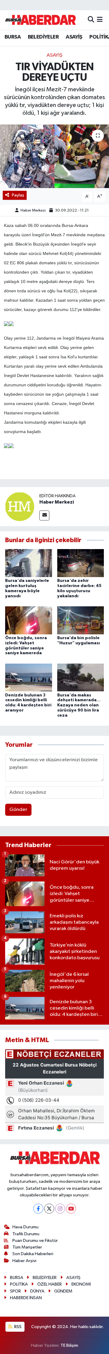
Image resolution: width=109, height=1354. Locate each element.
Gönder (18, 809)
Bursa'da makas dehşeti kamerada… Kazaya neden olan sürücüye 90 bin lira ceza (79, 705)
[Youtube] (71, 1209)
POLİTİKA (19, 1284)
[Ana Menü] (100, 19)
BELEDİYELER (43, 37)
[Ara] (91, 19)
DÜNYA (37, 1291)
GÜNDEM (63, 1291)
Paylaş (18, 195)
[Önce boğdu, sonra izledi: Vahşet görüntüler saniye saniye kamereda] (28, 620)
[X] (49, 1209)
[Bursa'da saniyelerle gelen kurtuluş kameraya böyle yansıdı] (28, 563)
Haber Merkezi (33, 210)
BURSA (13, 37)
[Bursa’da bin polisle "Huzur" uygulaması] (80, 620)
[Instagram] (60, 1209)
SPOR (15, 1291)
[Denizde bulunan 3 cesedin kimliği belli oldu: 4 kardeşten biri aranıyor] (28, 677)
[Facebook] (38, 1209)
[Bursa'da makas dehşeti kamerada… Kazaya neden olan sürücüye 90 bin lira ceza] (80, 677)
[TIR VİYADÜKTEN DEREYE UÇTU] (54, 156)
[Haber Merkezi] (19, 506)
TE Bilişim (69, 1345)
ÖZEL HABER (49, 1284)
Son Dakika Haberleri (32, 1254)
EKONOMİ (81, 1284)
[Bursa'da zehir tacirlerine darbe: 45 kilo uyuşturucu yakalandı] (80, 563)
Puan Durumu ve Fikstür (35, 1240)
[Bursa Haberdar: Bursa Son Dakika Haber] (40, 19)
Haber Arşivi (24, 1260)
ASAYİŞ (74, 37)
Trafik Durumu (25, 1234)
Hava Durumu (25, 1227)
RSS (17, 1326)
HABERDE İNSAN (26, 1298)
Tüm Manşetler (27, 1247)
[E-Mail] (44, 515)
